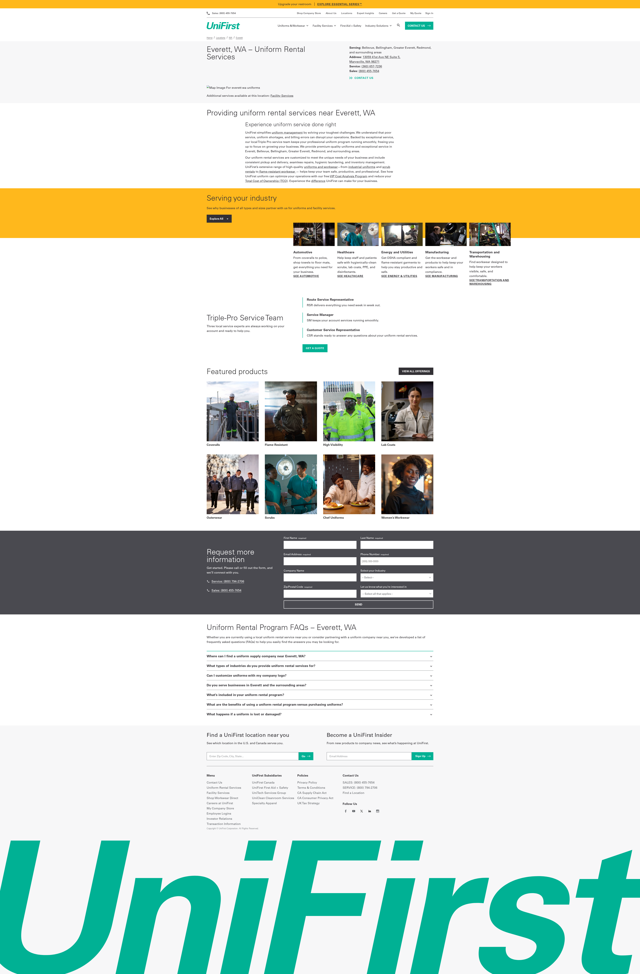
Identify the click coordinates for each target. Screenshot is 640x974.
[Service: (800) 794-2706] (208, 581)
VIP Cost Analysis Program (348, 176)
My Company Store (220, 808)
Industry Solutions (376, 25)
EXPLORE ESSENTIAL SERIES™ (339, 4)
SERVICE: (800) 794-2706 (360, 788)
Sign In (429, 13)
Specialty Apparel (264, 803)
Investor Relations (219, 819)
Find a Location (353, 793)
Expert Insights (365, 13)
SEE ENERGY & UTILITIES (399, 276)
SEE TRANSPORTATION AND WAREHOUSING (489, 282)
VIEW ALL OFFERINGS (416, 371)
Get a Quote (399, 13)
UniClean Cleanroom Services (273, 798)
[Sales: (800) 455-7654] (208, 590)
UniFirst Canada (263, 782)
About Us (331, 13)
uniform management (287, 132)
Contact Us (417, 25)
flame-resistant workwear (277, 171)
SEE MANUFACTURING (441, 276)
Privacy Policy (307, 782)
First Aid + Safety (350, 25)
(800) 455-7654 (224, 13)
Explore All (217, 218)
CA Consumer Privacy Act (315, 798)
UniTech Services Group (269, 793)
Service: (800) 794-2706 (228, 581)
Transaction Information (224, 824)
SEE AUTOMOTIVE (306, 276)
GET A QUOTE (315, 348)
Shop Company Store (309, 13)
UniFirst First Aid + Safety (270, 788)
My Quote (415, 13)
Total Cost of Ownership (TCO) (266, 181)
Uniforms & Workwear (291, 25)
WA (230, 37)
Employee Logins (219, 813)
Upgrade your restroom (294, 4)
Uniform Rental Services (224, 788)
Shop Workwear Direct (222, 798)
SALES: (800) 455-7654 (358, 782)
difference (318, 181)
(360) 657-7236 (372, 66)
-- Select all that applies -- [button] (377, 593)
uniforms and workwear (321, 167)
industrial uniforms (361, 167)
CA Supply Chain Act (311, 793)
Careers (383, 13)
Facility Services (323, 25)
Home (209, 37)
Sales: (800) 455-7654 (226, 590)
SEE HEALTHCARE (350, 276)
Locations (346, 13)
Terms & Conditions (311, 788)
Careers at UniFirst (220, 803)
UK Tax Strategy (308, 803)
